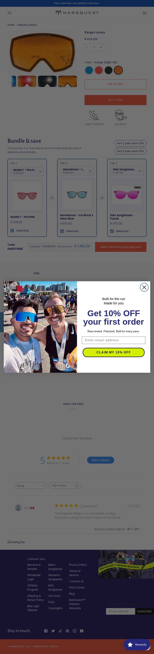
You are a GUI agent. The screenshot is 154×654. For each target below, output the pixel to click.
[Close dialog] (144, 287)
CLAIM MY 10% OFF (114, 352)
